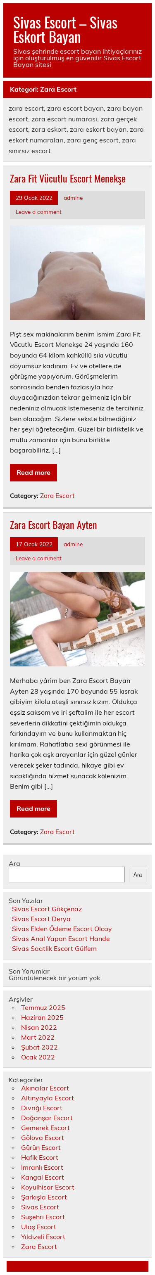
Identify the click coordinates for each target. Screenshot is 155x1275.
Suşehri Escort (43, 1217)
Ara (14, 863)
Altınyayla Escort (47, 1098)
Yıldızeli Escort (43, 1236)
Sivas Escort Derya (41, 919)
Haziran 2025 (42, 1017)
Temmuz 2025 (43, 1007)
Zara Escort (57, 496)
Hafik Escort (39, 1157)
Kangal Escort (42, 1177)
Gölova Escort (42, 1137)
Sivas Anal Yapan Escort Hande (61, 938)
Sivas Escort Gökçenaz (47, 909)
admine (73, 197)
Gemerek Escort (45, 1127)
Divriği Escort (41, 1108)
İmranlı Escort (42, 1167)
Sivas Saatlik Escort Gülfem (54, 948)
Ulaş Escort (38, 1227)
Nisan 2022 (39, 1027)
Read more (33, 472)
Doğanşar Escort (47, 1118)
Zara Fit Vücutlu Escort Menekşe (68, 178)
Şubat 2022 (39, 1047)
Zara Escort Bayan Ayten (53, 524)
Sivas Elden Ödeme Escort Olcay (62, 928)
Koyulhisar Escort (47, 1187)
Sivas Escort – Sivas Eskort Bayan (65, 29)
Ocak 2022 (38, 1057)
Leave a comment (39, 211)
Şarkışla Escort (44, 1197)
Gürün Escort (41, 1147)
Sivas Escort (40, 1207)
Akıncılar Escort (45, 1088)
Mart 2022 (38, 1037)
